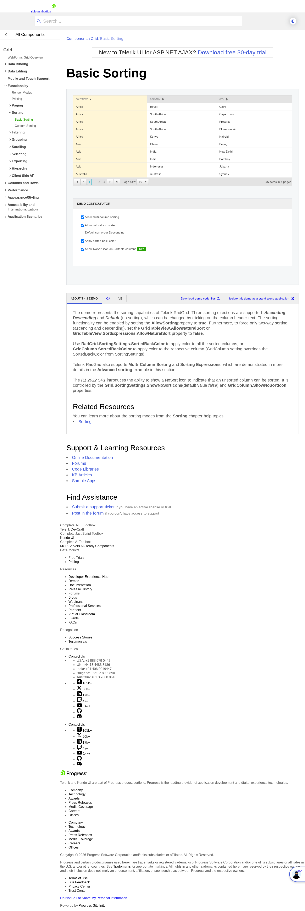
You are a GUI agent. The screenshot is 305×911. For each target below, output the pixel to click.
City (221, 99)
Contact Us (76, 656)
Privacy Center (79, 886)
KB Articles (82, 475)
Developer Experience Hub (88, 576)
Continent (82, 99)
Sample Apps (84, 480)
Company (75, 790)
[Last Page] (117, 182)
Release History (80, 589)
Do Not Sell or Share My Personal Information (93, 898)
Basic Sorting (111, 39)
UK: (93, 664)
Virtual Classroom (81, 614)
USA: (93, 660)
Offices (73, 815)
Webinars (75, 601)
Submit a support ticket (93, 507)
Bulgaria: (96, 673)
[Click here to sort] (163, 99)
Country (155, 99)
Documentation (79, 585)
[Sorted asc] (90, 99)
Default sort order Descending (104, 232)
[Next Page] (110, 182)
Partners (74, 610)
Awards (74, 798)
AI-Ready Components (97, 546)
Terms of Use (78, 878)
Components (77, 39)
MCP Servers (70, 546)
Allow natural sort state (99, 225)
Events (73, 618)
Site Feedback (79, 882)
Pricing (73, 562)
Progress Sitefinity (92, 905)
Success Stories (80, 637)
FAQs (72, 622)
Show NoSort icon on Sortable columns (110, 249)
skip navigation (41, 11)
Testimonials (77, 641)
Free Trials (76, 557)
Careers (74, 811)
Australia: (96, 677)
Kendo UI (67, 537)
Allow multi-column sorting (101, 217)
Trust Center (77, 890)
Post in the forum (88, 513)
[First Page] (77, 182)
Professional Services (84, 606)
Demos (73, 581)
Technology (76, 794)
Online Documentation (92, 457)
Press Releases (80, 802)
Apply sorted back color (100, 240)
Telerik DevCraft (72, 529)
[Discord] (79, 717)
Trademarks (122, 866)
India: (94, 669)
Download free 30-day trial (232, 52)
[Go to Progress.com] (73, 775)
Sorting (85, 421)
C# (108, 298)
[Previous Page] (84, 182)
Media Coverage (80, 806)
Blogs (72, 597)
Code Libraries (85, 469)
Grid (94, 39)
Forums (79, 463)
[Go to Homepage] (54, 11)
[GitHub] (79, 712)
